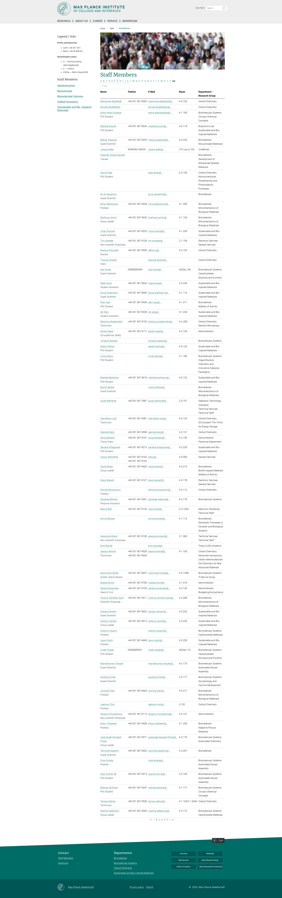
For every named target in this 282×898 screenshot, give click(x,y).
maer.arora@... (155, 283)
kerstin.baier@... (156, 331)
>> (173, 819)
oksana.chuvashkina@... (161, 714)
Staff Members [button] (67, 79)
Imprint (149, 887)
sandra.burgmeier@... (159, 588)
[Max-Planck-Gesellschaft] (62, 887)
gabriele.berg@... (157, 432)
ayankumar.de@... (157, 774)
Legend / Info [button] (66, 36)
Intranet (183, 853)
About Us (81, 21)
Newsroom (129, 21)
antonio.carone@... (158, 621)
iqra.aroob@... (155, 269)
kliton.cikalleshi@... (158, 723)
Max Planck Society (210, 860)
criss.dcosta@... (156, 760)
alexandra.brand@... (158, 536)
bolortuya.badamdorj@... (161, 321)
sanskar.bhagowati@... (160, 447)
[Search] (224, 8)
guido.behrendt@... (158, 400)
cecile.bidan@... (156, 466)
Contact (63, 853)
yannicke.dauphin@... (159, 750)
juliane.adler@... (156, 149)
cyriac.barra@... (156, 356)
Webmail (210, 853)
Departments (123, 853)
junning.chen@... (157, 690)
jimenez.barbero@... (158, 340)
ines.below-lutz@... (158, 418)
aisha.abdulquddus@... (160, 112)
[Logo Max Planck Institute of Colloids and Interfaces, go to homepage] (112, 8)
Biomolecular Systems (70, 96)
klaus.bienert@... (156, 480)
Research (63, 21)
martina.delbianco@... (159, 810)
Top (220, 840)
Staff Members (65, 858)
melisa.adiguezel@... (159, 139)
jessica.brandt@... (157, 551)
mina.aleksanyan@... (159, 204)
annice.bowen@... (157, 518)
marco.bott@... (155, 509)
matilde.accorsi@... (158, 126)
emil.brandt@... (156, 545)
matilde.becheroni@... (159, 377)
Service (112, 21)
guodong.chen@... (157, 677)
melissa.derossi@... (158, 787)
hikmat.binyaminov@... (160, 489)
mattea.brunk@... (157, 582)
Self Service (183, 860)
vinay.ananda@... (157, 231)
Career (97, 21)
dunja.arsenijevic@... (159, 292)
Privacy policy (137, 887)
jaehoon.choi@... (157, 704)
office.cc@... (154, 250)
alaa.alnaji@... (155, 172)
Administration (66, 85)
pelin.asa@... (155, 302)
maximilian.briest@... (159, 573)
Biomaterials (64, 91)
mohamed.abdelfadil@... (161, 101)
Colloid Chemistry (67, 101)
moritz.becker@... (157, 387)
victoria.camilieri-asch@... (161, 597)
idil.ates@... (154, 312)
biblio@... (153, 457)
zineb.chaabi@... (156, 650)
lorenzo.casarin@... (158, 630)
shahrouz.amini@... (158, 217)
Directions (63, 863)
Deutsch (200, 8)
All (173, 81)
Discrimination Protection (210, 867)
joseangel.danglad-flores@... (163, 737)
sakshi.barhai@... (157, 346)
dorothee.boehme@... (159, 499)
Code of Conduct (184, 867)
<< (151, 819)
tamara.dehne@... (157, 801)
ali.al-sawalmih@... (158, 194)
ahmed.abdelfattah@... (160, 107)
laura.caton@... (156, 640)
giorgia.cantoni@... (158, 611)
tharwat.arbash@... (158, 260)
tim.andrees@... (156, 240)
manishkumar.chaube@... (161, 663)
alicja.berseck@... (157, 437)
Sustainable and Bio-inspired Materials (134, 873)
